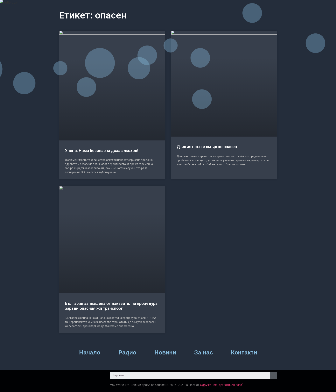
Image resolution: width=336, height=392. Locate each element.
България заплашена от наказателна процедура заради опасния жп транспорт (111, 306)
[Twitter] (75, 377)
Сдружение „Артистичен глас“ (221, 385)
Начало (89, 352)
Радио (127, 352)
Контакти (244, 352)
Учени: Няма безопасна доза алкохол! (101, 150)
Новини (165, 352)
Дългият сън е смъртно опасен (207, 146)
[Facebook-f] (64, 377)
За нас (203, 352)
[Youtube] (85, 377)
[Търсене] (273, 375)
